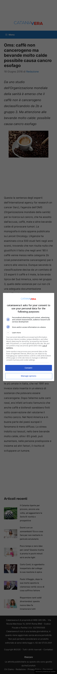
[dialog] (28, 337)
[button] (28, 333)
